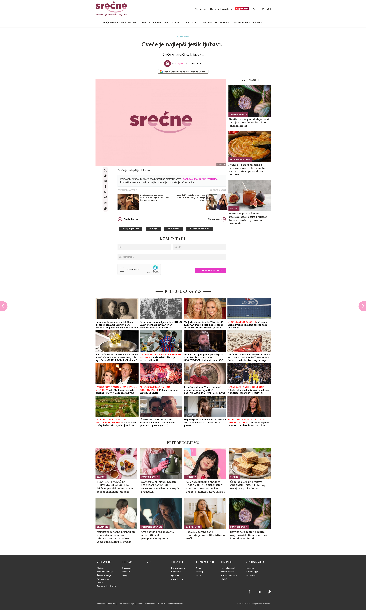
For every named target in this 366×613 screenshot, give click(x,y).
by (177, 63)
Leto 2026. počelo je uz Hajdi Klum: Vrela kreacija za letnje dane (190, 197)
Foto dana (183, 36)
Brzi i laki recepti (228, 568)
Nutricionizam (103, 579)
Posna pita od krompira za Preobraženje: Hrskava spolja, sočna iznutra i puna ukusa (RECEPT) (247, 169)
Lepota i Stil (205, 562)
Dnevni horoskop (221, 9)
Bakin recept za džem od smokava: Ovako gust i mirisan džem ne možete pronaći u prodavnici (247, 218)
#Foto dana (174, 229)
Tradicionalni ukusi (240, 159)
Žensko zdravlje (104, 575)
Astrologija (255, 562)
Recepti (226, 562)
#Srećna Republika (200, 229)
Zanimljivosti (193, 527)
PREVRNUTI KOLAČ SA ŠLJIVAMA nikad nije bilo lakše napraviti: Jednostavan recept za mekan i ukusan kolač (115, 486)
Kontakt (161, 604)
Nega (198, 568)
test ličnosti (251, 575)
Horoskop (191, 477)
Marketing (112, 604)
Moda (198, 575)
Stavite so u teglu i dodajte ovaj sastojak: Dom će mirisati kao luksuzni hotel (248, 122)
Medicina (101, 568)
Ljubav (127, 562)
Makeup (199, 572)
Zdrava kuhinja (227, 572)
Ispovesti (126, 572)
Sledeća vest (214, 219)
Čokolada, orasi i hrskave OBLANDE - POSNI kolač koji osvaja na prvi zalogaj (248, 485)
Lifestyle (178, 562)
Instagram (200, 178)
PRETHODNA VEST (127, 190)
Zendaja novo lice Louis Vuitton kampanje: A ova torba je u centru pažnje (154, 197)
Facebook (187, 178)
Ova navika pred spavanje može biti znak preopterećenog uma (157, 535)
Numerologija (252, 572)
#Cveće (153, 229)
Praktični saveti (238, 114)
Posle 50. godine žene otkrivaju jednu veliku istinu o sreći (205, 535)
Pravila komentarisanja (146, 604)
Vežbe (100, 583)
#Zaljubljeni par (130, 229)
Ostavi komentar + (210, 270)
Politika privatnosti (175, 604)
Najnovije (201, 9)
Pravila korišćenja (127, 604)
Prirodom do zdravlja (106, 586)
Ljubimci (175, 575)
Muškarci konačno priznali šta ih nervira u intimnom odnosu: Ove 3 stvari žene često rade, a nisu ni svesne (116, 536)
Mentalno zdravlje (151, 527)
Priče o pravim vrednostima (120, 22)
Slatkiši (234, 208)
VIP (149, 562)
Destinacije (176, 572)
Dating (125, 575)
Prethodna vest (131, 219)
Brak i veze (102, 527)
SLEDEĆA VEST (218, 190)
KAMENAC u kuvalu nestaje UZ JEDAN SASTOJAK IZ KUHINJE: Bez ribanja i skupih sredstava (160, 486)
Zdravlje (104, 562)
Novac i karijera (178, 568)
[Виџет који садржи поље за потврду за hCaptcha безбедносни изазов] (139, 269)
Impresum (101, 604)
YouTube (212, 178)
